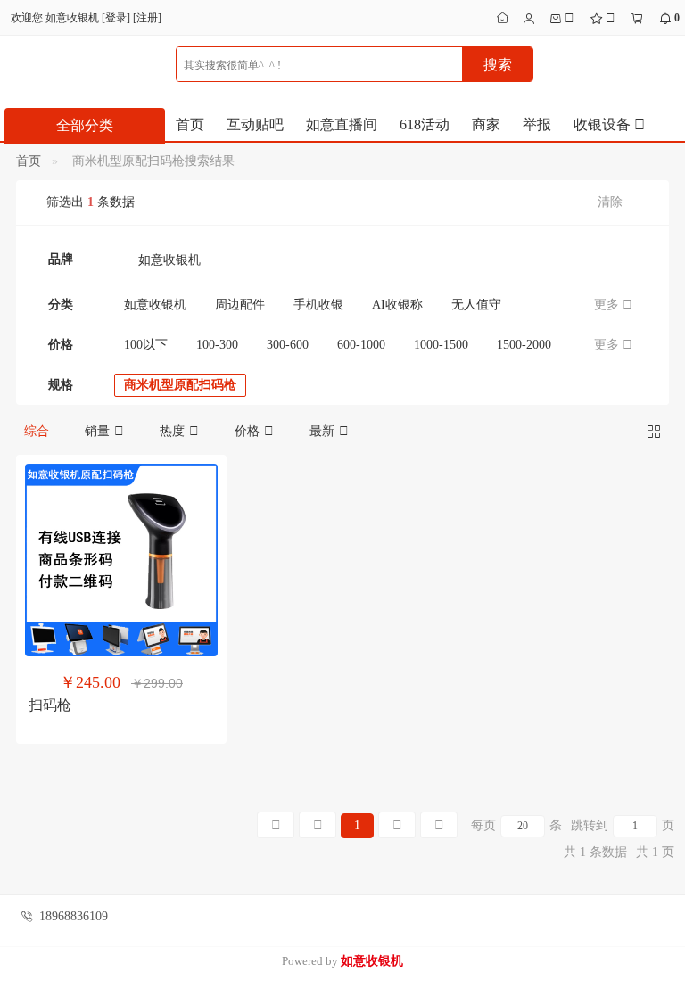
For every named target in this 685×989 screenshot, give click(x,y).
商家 (486, 124)
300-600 (288, 344)
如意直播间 (341, 124)
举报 (537, 124)
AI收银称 (397, 304)
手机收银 (318, 304)
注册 (147, 18)
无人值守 (476, 304)
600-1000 (361, 344)
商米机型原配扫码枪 (180, 384)
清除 (610, 202)
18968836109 (73, 916)
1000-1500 (441, 344)
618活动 (425, 124)
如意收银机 (169, 260)
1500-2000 (524, 344)
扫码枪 (50, 705)
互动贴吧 (255, 124)
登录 (116, 18)
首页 (190, 124)
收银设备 (604, 124)
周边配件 (240, 304)
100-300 (217, 344)
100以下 (146, 344)
